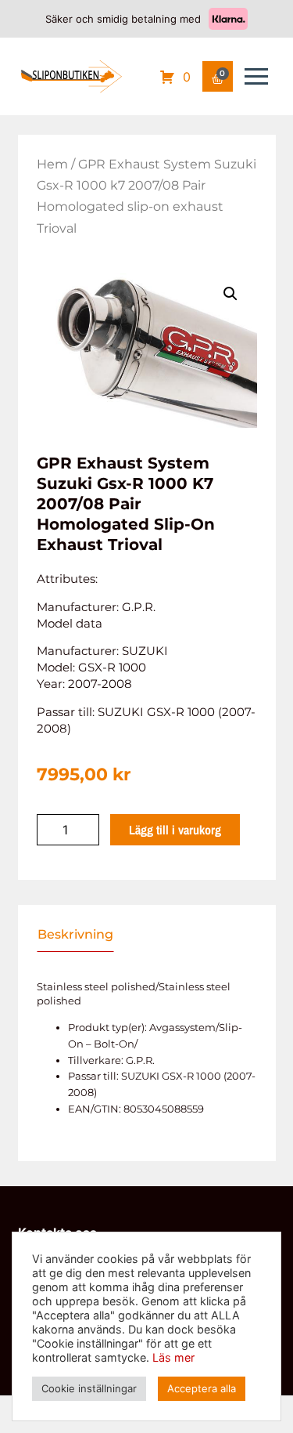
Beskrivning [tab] (75, 934)
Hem (52, 164)
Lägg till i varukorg (175, 829)
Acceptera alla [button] (201, 1388)
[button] (230, 294)
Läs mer (173, 1357)
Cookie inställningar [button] (89, 1388)
